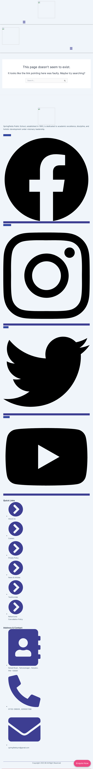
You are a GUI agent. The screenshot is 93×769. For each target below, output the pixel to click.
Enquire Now (82, 763)
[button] (24, 22)
